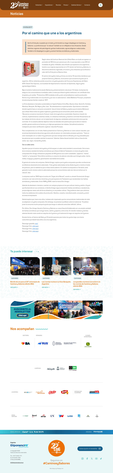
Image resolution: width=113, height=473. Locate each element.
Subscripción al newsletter (88, 449)
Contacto (87, 5)
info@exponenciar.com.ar (16, 462)
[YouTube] (96, 458)
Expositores (48, 5)
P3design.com (60, 468)
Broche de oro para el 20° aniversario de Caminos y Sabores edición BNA (25, 283)
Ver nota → (14, 287)
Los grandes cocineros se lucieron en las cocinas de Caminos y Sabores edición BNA (86, 284)
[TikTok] (101, 458)
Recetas (58, 5)
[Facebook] (87, 458)
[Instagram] (82, 458)
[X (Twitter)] (91, 458)
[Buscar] (101, 5)
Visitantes (38, 5)
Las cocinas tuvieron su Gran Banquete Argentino (56, 283)
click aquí (35, 226)
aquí (36, 223)
